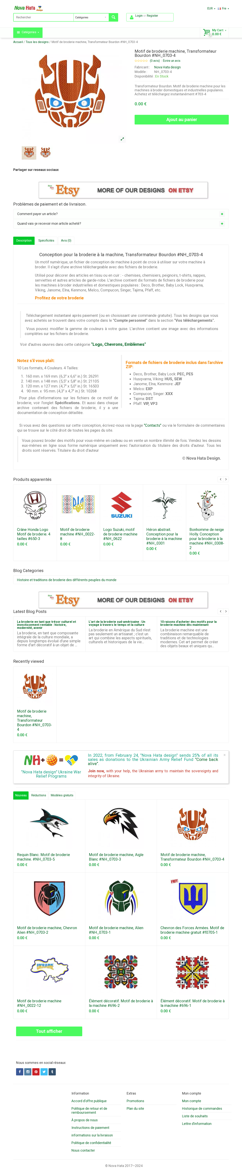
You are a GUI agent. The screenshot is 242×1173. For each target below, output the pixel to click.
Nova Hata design (167, 67)
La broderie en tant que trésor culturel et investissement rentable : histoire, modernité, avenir (46, 625)
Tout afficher (49, 1031)
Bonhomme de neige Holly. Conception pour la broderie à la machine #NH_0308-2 (206, 538)
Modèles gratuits (62, 795)
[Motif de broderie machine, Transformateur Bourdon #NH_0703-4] (122, 139)
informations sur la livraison (92, 1135)
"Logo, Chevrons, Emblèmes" (118, 344)
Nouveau (21, 795)
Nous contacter (83, 1150)
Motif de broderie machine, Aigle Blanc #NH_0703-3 (116, 857)
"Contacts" (152, 425)
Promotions (135, 1101)
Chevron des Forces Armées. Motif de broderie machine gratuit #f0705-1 (192, 930)
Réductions (38, 795)
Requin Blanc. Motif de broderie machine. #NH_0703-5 (43, 857)
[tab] (121, 213)
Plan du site (135, 1108)
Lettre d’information (197, 1124)
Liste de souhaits (195, 1116)
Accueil (18, 42)
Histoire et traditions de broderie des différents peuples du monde (66, 580)
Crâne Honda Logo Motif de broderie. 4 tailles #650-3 (33, 534)
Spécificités (46, 240)
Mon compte (191, 1101)
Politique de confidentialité (91, 1143)
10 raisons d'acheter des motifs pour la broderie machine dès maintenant (188, 623)
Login (139, 15)
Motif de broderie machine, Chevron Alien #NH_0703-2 (47, 930)
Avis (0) (66, 240)
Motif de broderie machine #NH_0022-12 (39, 1003)
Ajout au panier (181, 119)
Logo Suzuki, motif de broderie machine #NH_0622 (120, 534)
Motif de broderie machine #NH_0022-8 (77, 534)
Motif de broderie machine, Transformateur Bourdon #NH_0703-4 (94, 42)
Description (24, 240)
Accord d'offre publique (89, 1101)
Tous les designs (37, 42)
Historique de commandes (202, 1108)
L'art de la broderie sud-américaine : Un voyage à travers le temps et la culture (117, 623)
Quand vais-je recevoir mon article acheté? (49, 223)
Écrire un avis (171, 61)
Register (152, 15)
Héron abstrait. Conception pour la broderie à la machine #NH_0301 (164, 536)
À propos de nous (84, 1120)
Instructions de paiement (90, 1128)
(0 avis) (155, 61)
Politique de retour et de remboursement (89, 1110)
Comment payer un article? (37, 214)
